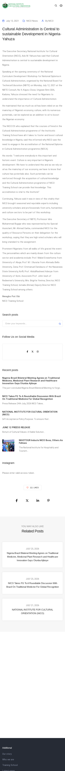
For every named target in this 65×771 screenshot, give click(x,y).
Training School (10, 765)
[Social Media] (27, 352)
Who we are (8, 759)
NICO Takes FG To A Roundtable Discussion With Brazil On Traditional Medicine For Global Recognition (32, 585)
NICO (51, 21)
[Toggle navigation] (61, 6)
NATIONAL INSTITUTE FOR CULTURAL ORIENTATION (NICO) (32, 611)
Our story (7, 754)
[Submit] (60, 324)
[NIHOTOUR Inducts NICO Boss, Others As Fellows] (8, 445)
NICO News (32, 21)
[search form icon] (55, 5)
